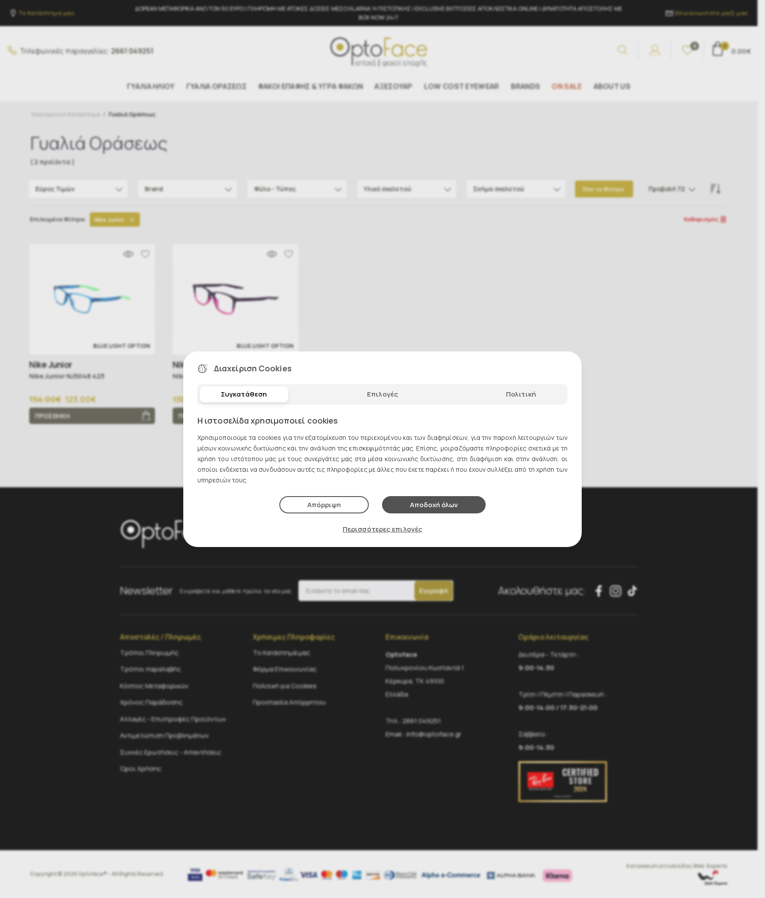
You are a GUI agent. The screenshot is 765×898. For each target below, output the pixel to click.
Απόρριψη (324, 504)
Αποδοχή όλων (434, 504)
